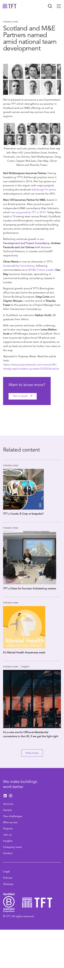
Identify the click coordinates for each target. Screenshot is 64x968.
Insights (7, 841)
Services (8, 804)
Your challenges (12, 816)
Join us (7, 834)
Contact (7, 853)
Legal (6, 871)
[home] (9, 6)
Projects (8, 828)
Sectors (7, 810)
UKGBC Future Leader (40, 270)
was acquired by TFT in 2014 (28, 212)
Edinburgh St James (44, 189)
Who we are (10, 822)
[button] (58, 6)
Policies (7, 878)
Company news (12, 847)
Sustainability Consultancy (19, 265)
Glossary (8, 884)
